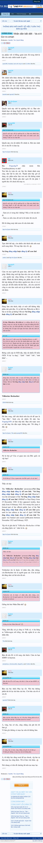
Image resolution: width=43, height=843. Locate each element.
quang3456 (19, 433)
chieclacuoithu (13, 664)
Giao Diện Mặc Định (6, 838)
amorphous (6, 664)
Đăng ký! (21, 785)
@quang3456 (7, 421)
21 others (28, 63)
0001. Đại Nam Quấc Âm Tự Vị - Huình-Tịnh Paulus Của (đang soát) (20, 807)
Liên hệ (34, 838)
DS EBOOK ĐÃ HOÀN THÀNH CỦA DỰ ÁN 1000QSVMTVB (20, 797)
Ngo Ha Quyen (7, 152)
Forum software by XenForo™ (7, 840)
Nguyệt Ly (20, 664)
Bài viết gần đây (6, 16)
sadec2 (5, 257)
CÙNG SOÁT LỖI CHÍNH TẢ (21, 804)
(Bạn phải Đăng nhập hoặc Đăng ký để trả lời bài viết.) (27, 777)
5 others (28, 664)
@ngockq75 (13, 165)
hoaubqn (10, 63)
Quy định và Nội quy (37, 840)
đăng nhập (13, 251)
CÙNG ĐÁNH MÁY (18, 801)
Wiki (12, 14)
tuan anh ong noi (18, 63)
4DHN (4, 402)
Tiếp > (8, 43)
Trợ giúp (39, 838)
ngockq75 (12, 94)
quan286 (5, 63)
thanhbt (10, 40)
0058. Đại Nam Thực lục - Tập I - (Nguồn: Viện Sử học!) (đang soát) (20, 812)
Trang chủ (5, 14)
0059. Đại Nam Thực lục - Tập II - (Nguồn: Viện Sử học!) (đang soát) (20, 816)
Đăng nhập (37, 1)
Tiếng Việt (15, 838)
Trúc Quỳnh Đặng (18, 40)
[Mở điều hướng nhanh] (40, 21)
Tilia (12, 433)
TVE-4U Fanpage (21, 14)
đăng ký (24, 251)
